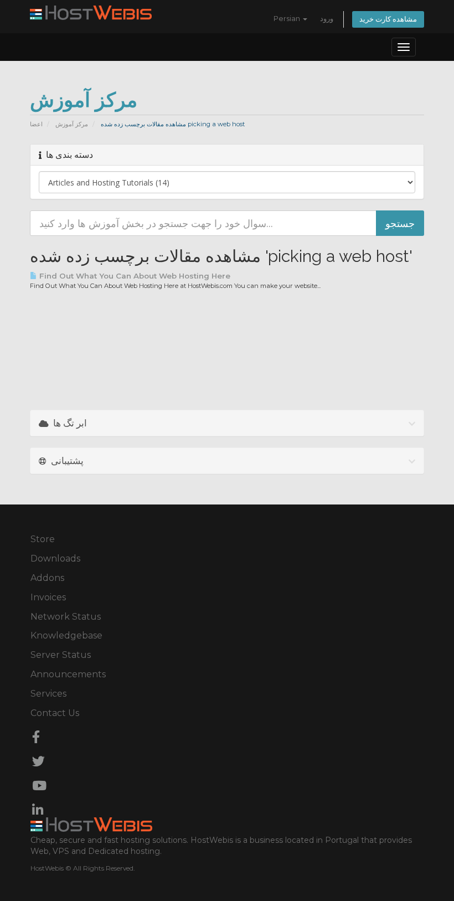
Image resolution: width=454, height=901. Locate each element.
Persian (288, 18)
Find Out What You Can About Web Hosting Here (133, 275)
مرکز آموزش (71, 124)
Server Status (60, 655)
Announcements (68, 674)
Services (48, 693)
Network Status (65, 616)
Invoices (48, 597)
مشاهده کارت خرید (388, 19)
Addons (47, 578)
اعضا (36, 124)
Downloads (55, 558)
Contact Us (54, 713)
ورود (326, 18)
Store (42, 539)
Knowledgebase (66, 635)
